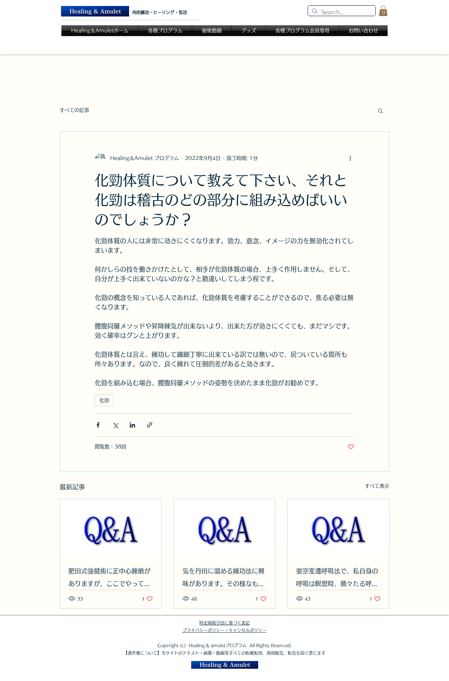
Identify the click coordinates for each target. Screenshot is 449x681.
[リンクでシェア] (149, 425)
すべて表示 (377, 485)
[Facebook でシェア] (98, 425)
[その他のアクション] (350, 158)
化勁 (104, 400)
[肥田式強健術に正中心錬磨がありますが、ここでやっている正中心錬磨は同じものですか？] (110, 527)
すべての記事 (74, 110)
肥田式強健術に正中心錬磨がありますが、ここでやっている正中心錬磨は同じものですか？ (109, 579)
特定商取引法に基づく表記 (224, 623)
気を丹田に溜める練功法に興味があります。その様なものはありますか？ (223, 579)
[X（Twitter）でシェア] (115, 425)
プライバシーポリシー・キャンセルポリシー (224, 630)
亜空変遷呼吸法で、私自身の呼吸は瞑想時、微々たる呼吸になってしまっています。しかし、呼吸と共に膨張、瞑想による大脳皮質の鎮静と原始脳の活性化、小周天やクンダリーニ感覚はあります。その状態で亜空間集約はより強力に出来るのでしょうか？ (337, 579)
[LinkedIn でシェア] (132, 425)
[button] (383, 11)
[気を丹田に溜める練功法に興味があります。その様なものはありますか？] (224, 527)
